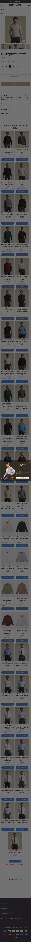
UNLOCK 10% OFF (23, 477)
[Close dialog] (29, 463)
